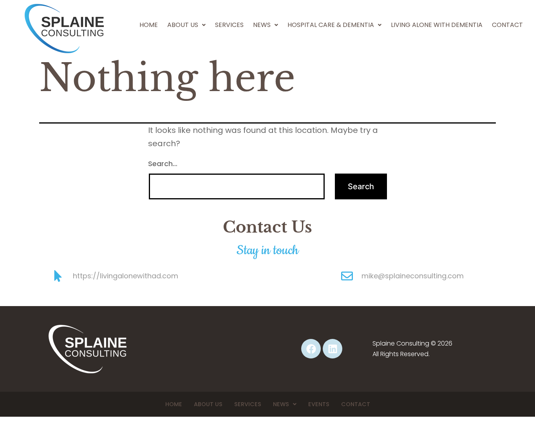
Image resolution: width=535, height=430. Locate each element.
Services (229, 24)
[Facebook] (311, 348)
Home (148, 24)
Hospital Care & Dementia (330, 24)
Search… (162, 163)
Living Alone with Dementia (437, 24)
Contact (507, 24)
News (281, 404)
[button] (186, 25)
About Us (182, 24)
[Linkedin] (332, 348)
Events (318, 404)
